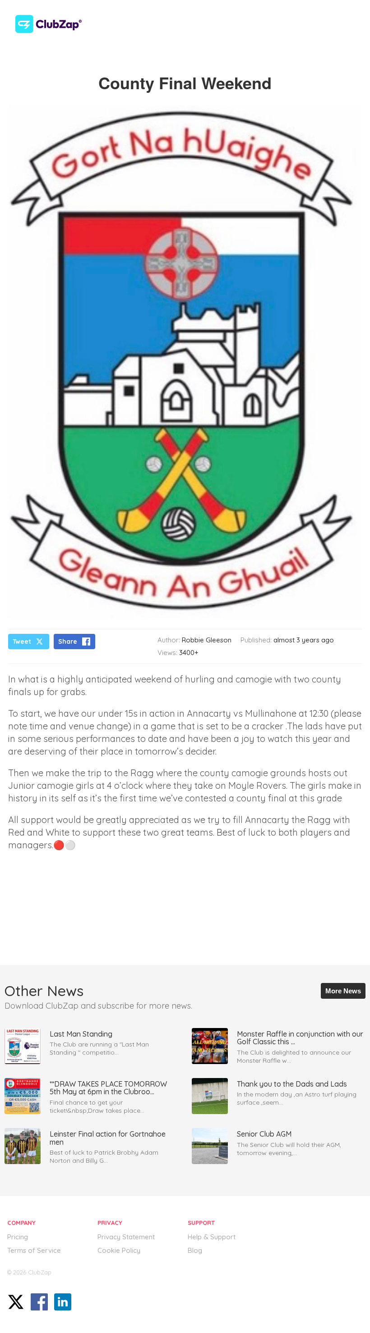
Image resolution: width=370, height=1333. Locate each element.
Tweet (22, 641)
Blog (195, 1250)
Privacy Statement (126, 1236)
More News (343, 991)
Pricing (17, 1236)
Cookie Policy (118, 1250)
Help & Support (212, 1236)
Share (67, 641)
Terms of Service (34, 1250)
